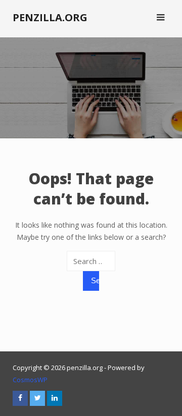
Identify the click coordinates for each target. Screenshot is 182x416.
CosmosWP (30, 379)
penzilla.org (50, 17)
